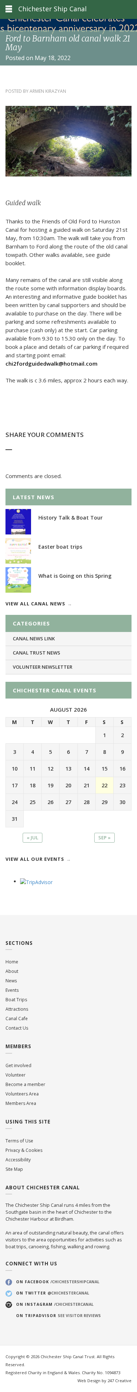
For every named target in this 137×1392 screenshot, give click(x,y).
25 (32, 802)
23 (122, 785)
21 (87, 785)
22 (104, 785)
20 (68, 785)
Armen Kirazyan (48, 91)
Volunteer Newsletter (42, 667)
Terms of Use (19, 1141)
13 (68, 768)
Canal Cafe (16, 1018)
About (11, 971)
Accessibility (18, 1160)
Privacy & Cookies (23, 1150)
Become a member (25, 1084)
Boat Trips (16, 1000)
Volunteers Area (22, 1094)
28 (87, 802)
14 (87, 768)
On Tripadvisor (58, 1315)
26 (50, 802)
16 (122, 768)
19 (50, 785)
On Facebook (57, 1281)
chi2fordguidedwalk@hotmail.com (51, 363)
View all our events (34, 859)
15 (104, 768)
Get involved (18, 1065)
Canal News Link (34, 638)
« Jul (32, 837)
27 (68, 802)
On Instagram (55, 1304)
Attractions (16, 1009)
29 (104, 802)
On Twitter (52, 1293)
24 (15, 802)
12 (50, 768)
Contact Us (16, 1028)
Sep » (104, 837)
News (11, 981)
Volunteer (15, 1075)
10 (15, 768)
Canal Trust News (36, 652)
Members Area (20, 1103)
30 (122, 802)
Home (11, 962)
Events (12, 990)
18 (32, 785)
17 (15, 785)
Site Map (14, 1169)
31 (15, 818)
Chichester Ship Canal (52, 8)
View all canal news (35, 603)
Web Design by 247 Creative (104, 1380)
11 (32, 768)
